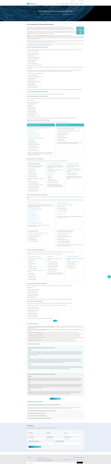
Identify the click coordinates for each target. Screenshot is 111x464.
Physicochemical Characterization (33, 202)
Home (58, 3)
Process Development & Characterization (52, 14)
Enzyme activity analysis (62, 214)
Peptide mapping (32, 212)
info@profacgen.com (43, 457)
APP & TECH (72, 3)
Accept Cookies (79, 462)
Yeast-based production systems (34, 134)
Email (65, 432)
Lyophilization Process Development (73, 256)
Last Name (48, 432)
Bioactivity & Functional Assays (62, 202)
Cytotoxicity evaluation (61, 211)
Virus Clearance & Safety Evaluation (73, 163)
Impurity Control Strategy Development (54, 163)
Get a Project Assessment (55, 398)
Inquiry (55, 320)
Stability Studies (50, 256)
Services (62, 3)
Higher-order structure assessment (35, 221)
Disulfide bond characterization (34, 218)
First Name (30, 432)
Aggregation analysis (32, 220)
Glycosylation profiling (32, 215)
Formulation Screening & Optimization (34, 256)
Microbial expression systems (34, 132)
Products (66, 3)
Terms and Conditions (74, 459)
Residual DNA (50, 174)
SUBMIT (35, 446)
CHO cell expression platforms (34, 129)
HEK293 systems (31, 131)
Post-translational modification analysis (35, 223)
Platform (77, 3)
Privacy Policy (81, 459)
